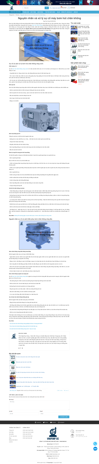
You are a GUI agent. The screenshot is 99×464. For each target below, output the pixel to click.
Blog (58, 12)
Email (41, 411)
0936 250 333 (56, 8)
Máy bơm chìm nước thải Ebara (23, 367)
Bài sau (66, 390)
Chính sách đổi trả (27, 434)
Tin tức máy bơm (50, 12)
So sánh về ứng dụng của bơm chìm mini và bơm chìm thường (30, 372)
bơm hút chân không (37, 25)
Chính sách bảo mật (27, 438)
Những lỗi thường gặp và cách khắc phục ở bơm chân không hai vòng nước (33, 215)
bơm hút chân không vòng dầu (19, 276)
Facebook (38, 422)
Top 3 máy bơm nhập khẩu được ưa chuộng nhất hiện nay (29, 377)
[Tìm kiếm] (47, 8)
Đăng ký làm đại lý (66, 12)
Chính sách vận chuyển (28, 432)
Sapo (61, 462)
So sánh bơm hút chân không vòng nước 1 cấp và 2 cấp (23, 328)
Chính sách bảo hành (27, 436)
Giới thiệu (33, 12)
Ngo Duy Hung (23, 333)
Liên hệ (76, 12)
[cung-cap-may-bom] (49, 2)
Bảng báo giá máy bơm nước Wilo (23, 362)
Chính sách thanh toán (28, 430)
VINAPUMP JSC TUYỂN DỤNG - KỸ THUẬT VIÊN (27, 386)
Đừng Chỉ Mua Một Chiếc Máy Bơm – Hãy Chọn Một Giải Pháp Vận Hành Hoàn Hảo (35, 382)
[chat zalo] (95, 448)
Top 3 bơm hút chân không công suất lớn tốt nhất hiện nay (23, 326)
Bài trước (60, 390)
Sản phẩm (40, 12)
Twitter (46, 422)
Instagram (61, 422)
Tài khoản (72, 7)
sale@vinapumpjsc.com (54, 454)
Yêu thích (63, 7)
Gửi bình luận (63, 416)
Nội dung (11, 399)
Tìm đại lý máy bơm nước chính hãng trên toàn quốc (28, 356)
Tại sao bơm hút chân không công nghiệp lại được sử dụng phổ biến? (26, 323)
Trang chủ (26, 12)
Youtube (54, 422)
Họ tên (11, 411)
